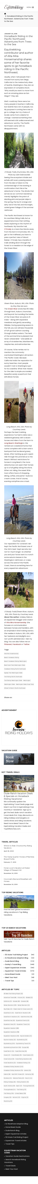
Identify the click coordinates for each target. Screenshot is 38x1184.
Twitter (27, 644)
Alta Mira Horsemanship (16, 622)
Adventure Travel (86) (10, 997)
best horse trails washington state (14, 665)
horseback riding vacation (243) (13, 1066)
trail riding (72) (21, 1089)
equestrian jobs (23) (10, 1024)
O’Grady (7, 229)
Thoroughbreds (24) (10, 1089)
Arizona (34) (21, 997)
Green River (13, 309)
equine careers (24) (26, 1036)
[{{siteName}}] (13, 7)
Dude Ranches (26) (9, 1020)
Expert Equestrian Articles (19, 968)
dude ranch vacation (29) (23, 1013)
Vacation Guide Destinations (17, 1156)
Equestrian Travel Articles (19, 971)
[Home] (5, 13)
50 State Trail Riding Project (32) (13, 993)
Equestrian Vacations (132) (11, 1036)
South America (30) (9, 1085)
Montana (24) (8, 1078)
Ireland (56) (7, 1074)
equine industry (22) (10, 1039)
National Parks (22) (18, 1078)
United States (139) (20, 1093)
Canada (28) (16, 1001)
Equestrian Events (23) (22, 1020)
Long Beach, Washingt (13, 443)
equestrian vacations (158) (11, 1032)
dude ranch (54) (9, 1013)
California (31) (8, 1001)
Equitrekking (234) (9, 1043)
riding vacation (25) (23, 1082)
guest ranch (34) (9, 1051)
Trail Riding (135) (9, 1093)
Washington (27, 680)
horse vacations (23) (10, 1062)
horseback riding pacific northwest (15, 669)
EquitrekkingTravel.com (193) (12, 1047)
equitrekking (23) (22, 1039)
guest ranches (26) (21, 1051)
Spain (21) (19, 1085)
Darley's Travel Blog (19, 964)
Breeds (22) (29, 997)
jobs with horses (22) (18, 1074)
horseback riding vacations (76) (13, 1070)
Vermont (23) (16, 1097)
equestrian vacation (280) (11, 1028)
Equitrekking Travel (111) (23, 1043)
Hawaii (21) (7, 1055)
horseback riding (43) (23, 1062)
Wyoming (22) (8, 1101)
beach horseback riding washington (15, 661)
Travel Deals (10, 1166)
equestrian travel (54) (23, 1024)
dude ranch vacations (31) (12, 1016)
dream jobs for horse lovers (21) (23, 1009)
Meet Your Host (19, 977)
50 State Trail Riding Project (19, 955)
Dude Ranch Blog (19, 961)
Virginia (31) (24, 1097)
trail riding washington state (13, 680)
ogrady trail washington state (13, 673)
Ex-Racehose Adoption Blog (16, 1124)
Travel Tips (19, 981)
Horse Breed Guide (19, 974)
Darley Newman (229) (10, 1005)
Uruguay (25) (8, 1097)
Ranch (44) (28, 1078)
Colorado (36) (24, 1001)
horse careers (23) (28, 1055)
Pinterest (8, 644)
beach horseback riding (11, 657)
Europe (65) (25, 1047)
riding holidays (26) (10, 1082)
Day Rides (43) (8, 1009)
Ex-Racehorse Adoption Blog (19, 958)
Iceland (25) (27, 1070)
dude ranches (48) (26, 1016)
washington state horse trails (25, 684)
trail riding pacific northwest (13, 676)
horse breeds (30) (16, 1055)
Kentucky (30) (29, 1074)
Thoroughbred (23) (28, 1085)
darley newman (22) (24, 1005)
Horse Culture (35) (9, 1059)
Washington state (9, 684)
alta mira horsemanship (11, 653)
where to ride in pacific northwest (14, 688)
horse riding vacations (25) (23, 1059)
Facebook (17, 644)
